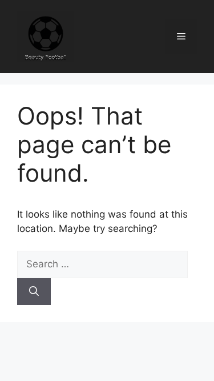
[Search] (34, 292)
